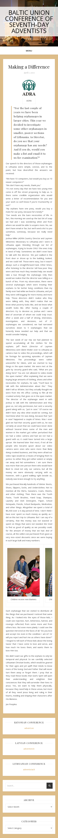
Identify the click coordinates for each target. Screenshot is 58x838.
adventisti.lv (29, 748)
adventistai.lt (29, 769)
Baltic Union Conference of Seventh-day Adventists (29, 21)
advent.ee (29, 728)
